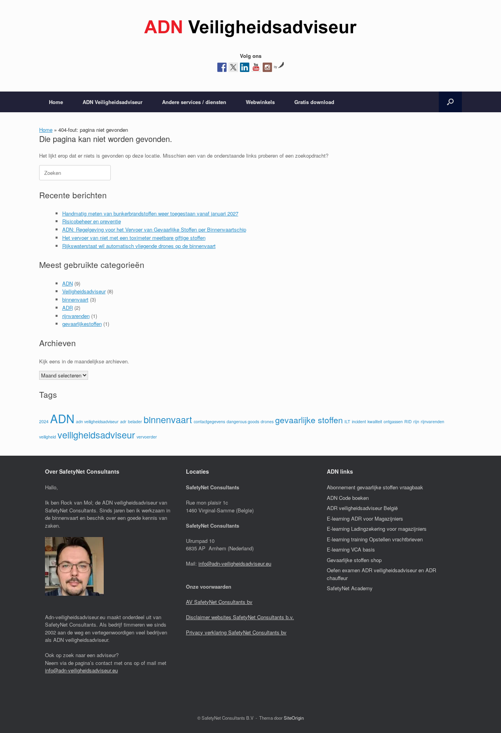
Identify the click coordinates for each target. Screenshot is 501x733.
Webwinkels (260, 102)
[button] (450, 102)
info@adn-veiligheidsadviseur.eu (81, 670)
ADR (67, 307)
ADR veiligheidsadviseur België (362, 508)
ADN (67, 283)
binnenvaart (75, 299)
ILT (347, 421)
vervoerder (147, 437)
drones (267, 421)
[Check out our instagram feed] (267, 67)
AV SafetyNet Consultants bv (219, 601)
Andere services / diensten (194, 102)
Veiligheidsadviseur (84, 291)
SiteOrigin (294, 718)
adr (123, 421)
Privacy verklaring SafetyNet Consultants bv (236, 632)
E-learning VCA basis (351, 549)
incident (359, 421)
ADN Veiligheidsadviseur (112, 102)
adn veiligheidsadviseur (97, 421)
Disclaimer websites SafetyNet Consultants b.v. (240, 617)
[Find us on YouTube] (256, 67)
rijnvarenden (76, 316)
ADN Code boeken (348, 497)
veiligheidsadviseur (96, 434)
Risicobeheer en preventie (91, 221)
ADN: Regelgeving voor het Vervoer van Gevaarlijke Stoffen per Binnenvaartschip (154, 229)
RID (408, 421)
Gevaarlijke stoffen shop (354, 560)
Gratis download (314, 102)
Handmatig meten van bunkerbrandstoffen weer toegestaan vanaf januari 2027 (150, 213)
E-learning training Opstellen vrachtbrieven (375, 539)
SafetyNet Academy (350, 588)
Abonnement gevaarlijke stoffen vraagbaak (375, 487)
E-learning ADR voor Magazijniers (365, 518)
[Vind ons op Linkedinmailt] (244, 67)
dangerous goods (243, 421)
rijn (416, 421)
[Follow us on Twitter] (233, 67)
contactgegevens (209, 421)
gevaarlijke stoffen (309, 420)
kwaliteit (375, 421)
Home (56, 102)
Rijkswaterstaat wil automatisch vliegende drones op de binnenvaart (139, 246)
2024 (44, 421)
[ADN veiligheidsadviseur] (250, 29)
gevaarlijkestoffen (82, 323)
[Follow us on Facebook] (222, 67)
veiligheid (47, 437)
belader (135, 421)
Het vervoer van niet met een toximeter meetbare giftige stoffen (133, 237)
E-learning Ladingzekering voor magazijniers (377, 528)
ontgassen (393, 421)
